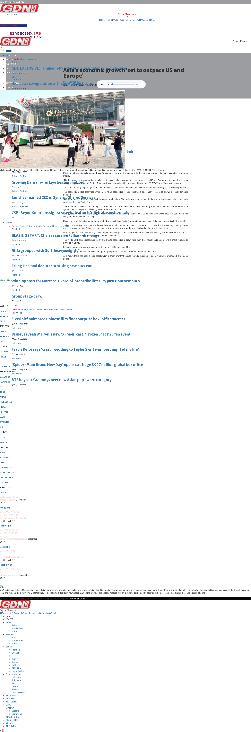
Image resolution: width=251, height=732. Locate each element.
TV (13, 683)
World (15, 631)
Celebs (15, 686)
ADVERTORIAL (12, 83)
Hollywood (17, 677)
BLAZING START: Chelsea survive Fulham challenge (55, 235)
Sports (9, 646)
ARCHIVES (11, 726)
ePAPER (9, 87)
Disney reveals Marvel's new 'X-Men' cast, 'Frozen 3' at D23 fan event (71, 334)
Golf (14, 665)
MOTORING (11, 64)
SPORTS (9, 222)
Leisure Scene (18, 692)
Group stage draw (27, 296)
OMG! (8, 68)
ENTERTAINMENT (14, 306)
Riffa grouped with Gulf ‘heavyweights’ (45, 250)
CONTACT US (12, 15)
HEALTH (9, 59)
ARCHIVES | (11, 2)
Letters (15, 76)
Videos (9, 723)
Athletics (16, 668)
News (8, 622)
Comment (17, 79)
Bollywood (17, 680)
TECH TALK (13, 55)
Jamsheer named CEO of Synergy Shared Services (53, 197)
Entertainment (13, 674)
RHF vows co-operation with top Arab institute (52, 83)
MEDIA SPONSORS (9, 25)
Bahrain (15, 625)
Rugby (15, 659)
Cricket (15, 653)
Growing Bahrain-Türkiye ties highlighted (48, 182)
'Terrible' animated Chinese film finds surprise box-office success (68, 319)
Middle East (17, 628)
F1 (13, 656)
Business (10, 634)
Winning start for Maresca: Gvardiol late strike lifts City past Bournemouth (76, 281)
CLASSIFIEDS (12, 720)
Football (16, 649)
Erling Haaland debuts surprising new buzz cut (52, 266)
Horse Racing (18, 671)
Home (8, 51)
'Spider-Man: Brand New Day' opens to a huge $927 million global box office (77, 364)
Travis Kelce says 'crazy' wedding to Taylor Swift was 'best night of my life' (75, 349)
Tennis (15, 662)
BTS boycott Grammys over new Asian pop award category (62, 380)
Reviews (16, 689)
